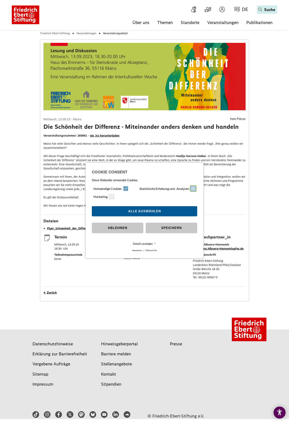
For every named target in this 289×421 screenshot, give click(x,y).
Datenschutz (151, 250)
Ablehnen (117, 228)
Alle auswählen (144, 211)
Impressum (137, 250)
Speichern (171, 228)
